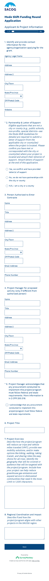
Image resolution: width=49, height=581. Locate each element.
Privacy (19, 573)
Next (24, 547)
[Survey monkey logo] (24, 557)
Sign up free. (36, 561)
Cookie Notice (27, 573)
